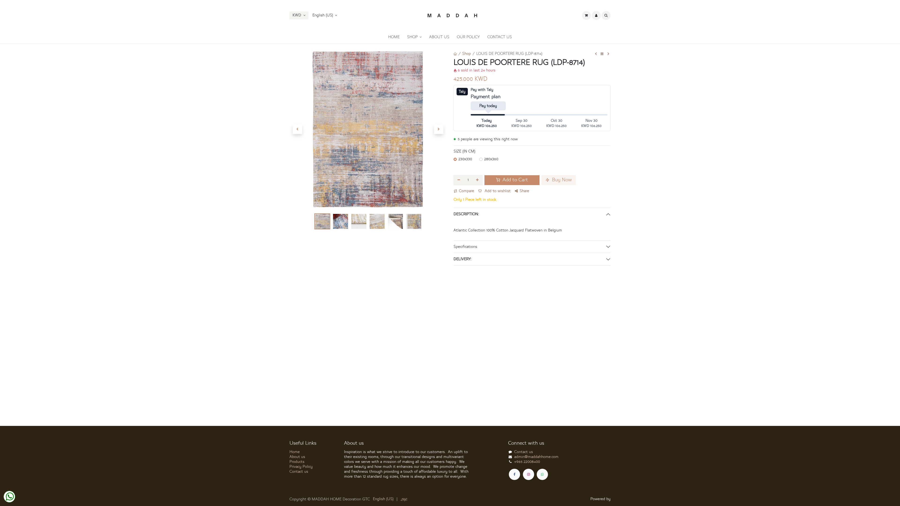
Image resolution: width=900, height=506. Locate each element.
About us (297, 456)
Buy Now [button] (561, 180)
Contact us (298, 471)
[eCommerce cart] (586, 15)
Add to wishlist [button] (497, 191)
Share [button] (524, 191)
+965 (527, 461)
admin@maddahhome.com (536, 456)
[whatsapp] (542, 474)
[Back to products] (602, 54)
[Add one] (477, 180)
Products (296, 461)
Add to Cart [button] (514, 180)
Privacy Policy (301, 466)
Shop (466, 53)
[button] (324, 15)
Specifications (465, 246)
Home (294, 452)
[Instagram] (528, 474)
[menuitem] (393, 37)
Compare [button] (466, 191)
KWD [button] (297, 15)
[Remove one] (458, 180)
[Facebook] (514, 474)
